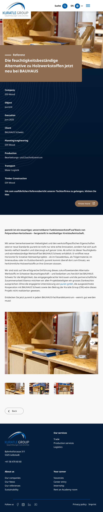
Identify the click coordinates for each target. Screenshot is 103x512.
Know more (84, 203)
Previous (11, 342)
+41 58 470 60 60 (13, 461)
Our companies (13, 477)
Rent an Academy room (65, 489)
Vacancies (59, 477)
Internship (59, 485)
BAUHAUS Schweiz (14, 132)
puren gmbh (66, 283)
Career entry (60, 481)
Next (92, 342)
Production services (64, 443)
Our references (12, 485)
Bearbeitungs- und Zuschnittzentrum (24, 157)
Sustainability (11, 489)
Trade (56, 439)
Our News (10, 481)
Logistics (58, 446)
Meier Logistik (12, 170)
